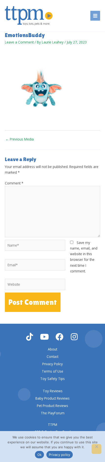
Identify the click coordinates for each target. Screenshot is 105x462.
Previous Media (19, 139)
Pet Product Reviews (52, 405)
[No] (96, 449)
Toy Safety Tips (52, 378)
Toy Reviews (53, 391)
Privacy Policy (52, 364)
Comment (14, 183)
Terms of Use (52, 371)
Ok (39, 455)
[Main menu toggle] (95, 16)
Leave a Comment (19, 42)
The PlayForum (52, 413)
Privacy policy (59, 455)
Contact (52, 356)
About (52, 349)
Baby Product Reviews (52, 398)
